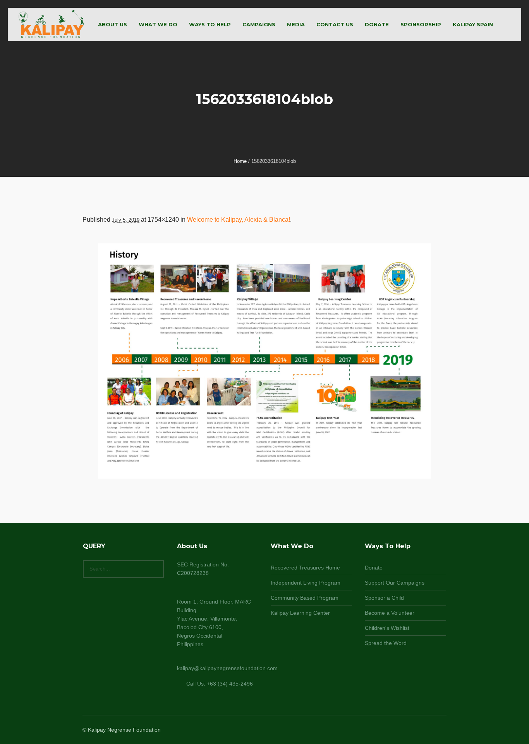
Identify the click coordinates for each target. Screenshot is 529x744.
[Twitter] (432, 730)
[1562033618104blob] (264, 361)
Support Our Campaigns (394, 583)
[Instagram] (422, 730)
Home (240, 161)
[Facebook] (413, 730)
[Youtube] (441, 730)
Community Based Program (304, 598)
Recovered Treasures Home (305, 567)
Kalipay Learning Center (300, 613)
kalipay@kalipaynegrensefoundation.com (227, 668)
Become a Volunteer (389, 613)
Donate (374, 567)
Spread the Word (386, 643)
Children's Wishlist (387, 628)
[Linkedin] (404, 730)
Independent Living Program (305, 583)
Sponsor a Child (384, 598)
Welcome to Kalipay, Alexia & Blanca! (238, 219)
